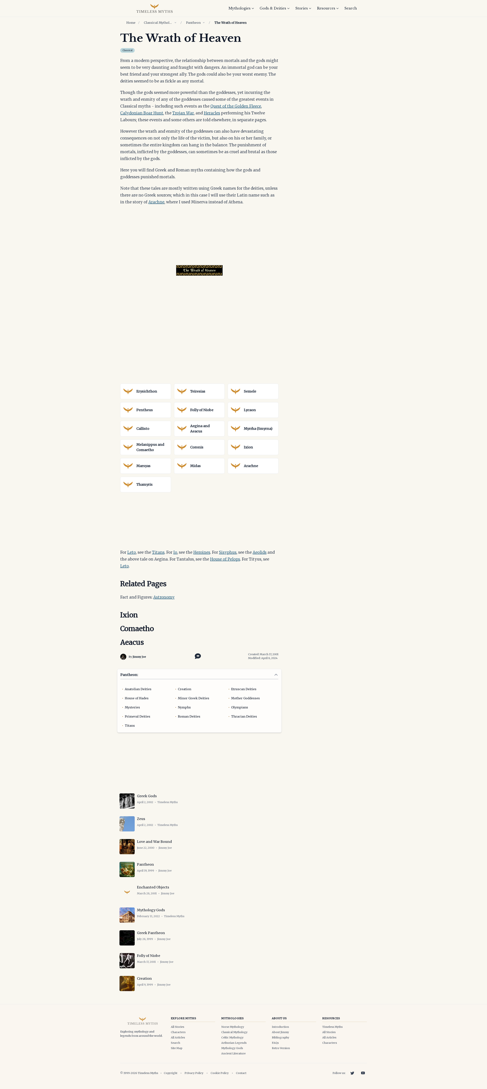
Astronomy (164, 597)
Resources (326, 8)
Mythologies (239, 8)
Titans (158, 552)
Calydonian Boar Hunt (141, 113)
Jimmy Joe (139, 656)
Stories (301, 8)
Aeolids (260, 552)
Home (130, 23)
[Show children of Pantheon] (203, 22)
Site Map (176, 1048)
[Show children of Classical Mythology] (175, 22)
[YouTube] (363, 1073)
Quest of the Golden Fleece (235, 106)
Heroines (201, 552)
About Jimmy (280, 1032)
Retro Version (281, 1048)
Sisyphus (227, 552)
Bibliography (280, 1037)
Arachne (156, 202)
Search (350, 8)
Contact (241, 1073)
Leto (131, 552)
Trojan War (183, 113)
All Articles (178, 1037)
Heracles (212, 113)
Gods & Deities (273, 8)
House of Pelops (225, 559)
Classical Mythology (158, 23)
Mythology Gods (232, 1048)
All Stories (177, 1027)
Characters (178, 1032)
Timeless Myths (332, 1027)
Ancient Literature (233, 1053)
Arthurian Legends (234, 1043)
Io (175, 552)
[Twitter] (352, 1073)
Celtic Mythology (232, 1037)
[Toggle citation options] (197, 655)
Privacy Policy (194, 1073)
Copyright (170, 1073)
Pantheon (193, 23)
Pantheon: (129, 675)
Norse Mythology (232, 1027)
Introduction (280, 1027)
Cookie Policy (220, 1073)
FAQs (275, 1043)
